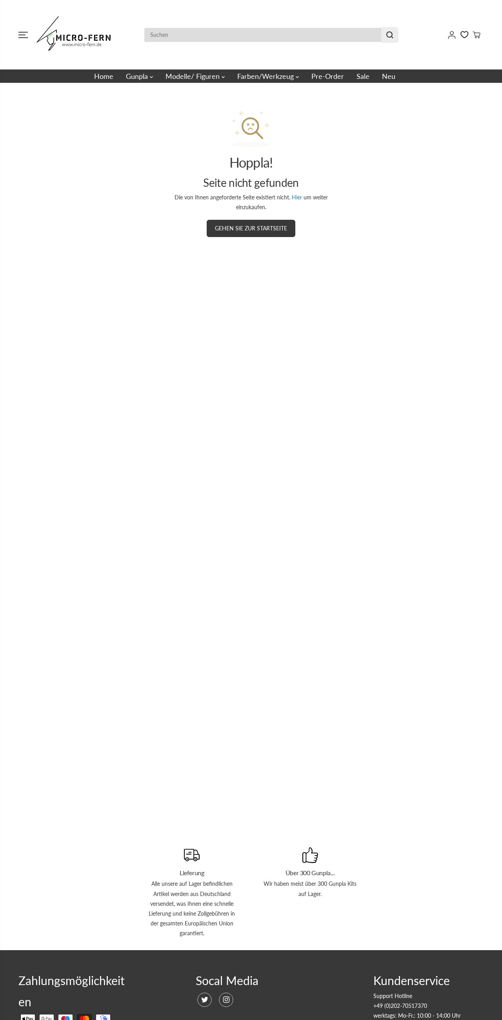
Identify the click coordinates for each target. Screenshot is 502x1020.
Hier (297, 197)
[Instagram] (226, 1000)
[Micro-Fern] (75, 35)
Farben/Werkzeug (266, 76)
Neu (388, 76)
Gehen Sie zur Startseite (251, 228)
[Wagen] (476, 35)
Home (103, 76)
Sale (362, 76)
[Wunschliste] (464, 34)
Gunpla (138, 76)
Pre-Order (327, 76)
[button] (23, 35)
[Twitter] (204, 1000)
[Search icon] (389, 35)
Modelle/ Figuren (194, 76)
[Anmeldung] (452, 35)
